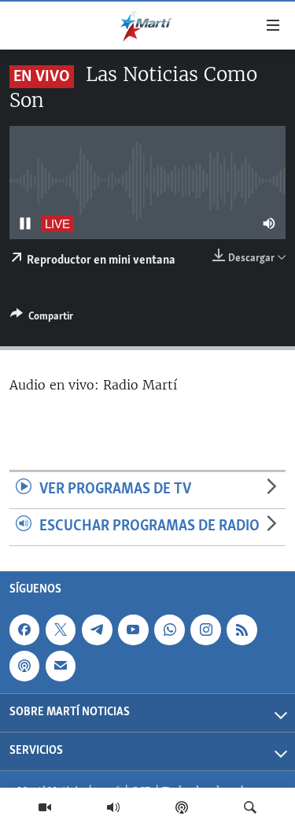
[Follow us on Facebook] (24, 629)
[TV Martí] (44, 807)
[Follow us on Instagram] (205, 629)
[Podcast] (181, 807)
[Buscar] (250, 807)
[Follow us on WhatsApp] (169, 629)
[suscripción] (61, 666)
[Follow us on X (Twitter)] (61, 629)
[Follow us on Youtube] (133, 629)
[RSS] (241, 629)
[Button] (41, 319)
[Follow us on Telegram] (97, 629)
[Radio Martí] (113, 807)
